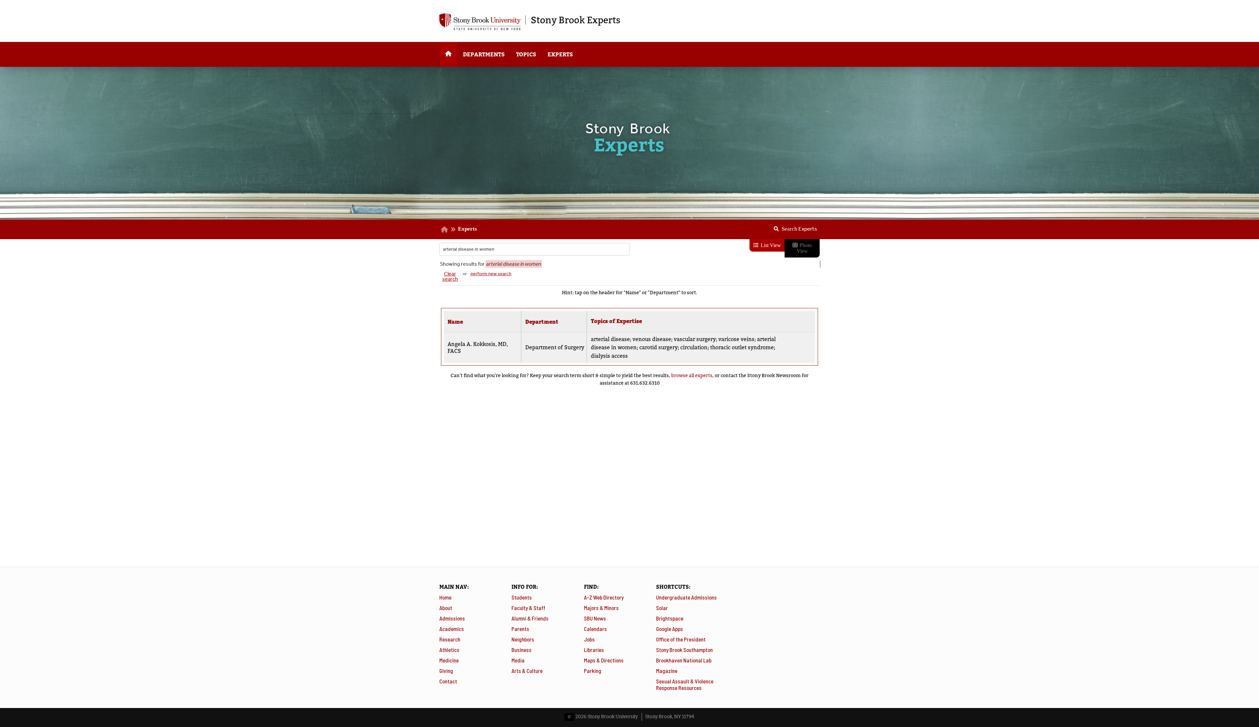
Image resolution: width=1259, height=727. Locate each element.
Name (455, 322)
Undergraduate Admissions (686, 597)
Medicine (449, 660)
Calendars (595, 628)
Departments (484, 54)
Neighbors (522, 639)
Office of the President (681, 639)
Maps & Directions (604, 660)
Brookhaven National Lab (683, 660)
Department (541, 322)
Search (799, 228)
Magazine (666, 670)
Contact (448, 681)
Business (521, 649)
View (789, 344)
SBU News (595, 618)
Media (518, 660)
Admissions (452, 618)
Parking (592, 670)
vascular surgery (695, 339)
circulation (694, 347)
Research (449, 639)
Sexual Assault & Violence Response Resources (684, 684)
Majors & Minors (601, 607)
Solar (662, 607)
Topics (526, 54)
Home (445, 597)
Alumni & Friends (530, 618)
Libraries (594, 649)
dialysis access (609, 356)
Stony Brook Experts (575, 20)
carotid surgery (658, 347)
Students (521, 597)
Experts (560, 54)
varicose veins (736, 339)
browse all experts (691, 375)
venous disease (651, 339)
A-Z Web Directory (604, 597)
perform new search (490, 274)
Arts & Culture (527, 670)
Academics (451, 628)
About (445, 607)
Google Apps (669, 628)
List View (770, 245)
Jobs (589, 639)
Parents (520, 628)
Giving (446, 670)
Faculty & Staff (528, 607)
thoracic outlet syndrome (742, 347)
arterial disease (610, 339)
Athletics (449, 649)
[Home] (448, 54)
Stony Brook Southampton (684, 649)
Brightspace (669, 618)
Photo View (804, 248)
